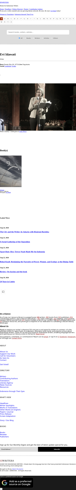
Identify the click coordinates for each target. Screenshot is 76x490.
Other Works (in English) (10, 409)
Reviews (3, 434)
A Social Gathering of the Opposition (15, 242)
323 (59, 317)
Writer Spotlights (7, 405)
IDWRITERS (4, 2)
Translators (4, 380)
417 (23, 320)
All (1, 18)
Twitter (14, 66)
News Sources (6, 385)
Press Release (5, 414)
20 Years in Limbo (7, 282)
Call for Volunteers (8, 356)
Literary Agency (6, 383)
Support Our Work (7, 354)
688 (38, 317)
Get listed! (4, 364)
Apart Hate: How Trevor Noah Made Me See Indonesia (22, 252)
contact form (17, 338)
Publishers (4, 436)
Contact (3, 360)
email (46, 337)
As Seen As (4, 358)
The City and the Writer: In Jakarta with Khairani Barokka (24, 232)
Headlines (8, 9)
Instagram (71, 337)
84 (58, 320)
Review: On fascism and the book (13, 272)
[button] (38, 483)
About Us (4, 351)
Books (26, 9)
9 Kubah (2, 190)
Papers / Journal (6, 412)
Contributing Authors (36, 9)
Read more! (40, 334)
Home (2, 9)
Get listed (53, 11)
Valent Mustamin (17, 469)
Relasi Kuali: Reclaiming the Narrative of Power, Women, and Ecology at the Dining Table (36, 262)
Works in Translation (8, 407)
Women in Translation (7, 14)
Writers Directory (17, 9)
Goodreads (7, 66)
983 (47, 317)
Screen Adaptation (8, 416)
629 (68, 319)
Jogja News (23, 131)
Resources (4, 387)
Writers (37, 38)
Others (55, 38)
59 (1, 321)
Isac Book (8, 192)
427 (39, 319)
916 (71, 317)
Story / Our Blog (7, 420)
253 (55, 319)
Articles (46, 38)
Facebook (63, 337)
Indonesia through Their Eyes (24, 14)
